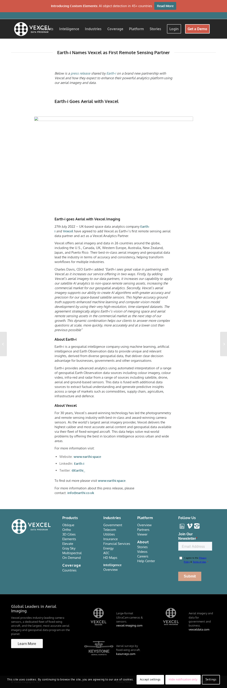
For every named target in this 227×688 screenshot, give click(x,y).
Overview (110, 569)
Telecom (109, 530)
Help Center (146, 561)
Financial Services (116, 544)
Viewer (142, 534)
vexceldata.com (199, 629)
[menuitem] (46, 29)
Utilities (109, 534)
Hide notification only (183, 679)
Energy (108, 548)
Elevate (67, 544)
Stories (142, 547)
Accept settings (150, 679)
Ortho (66, 530)
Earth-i (111, 73)
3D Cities (69, 534)
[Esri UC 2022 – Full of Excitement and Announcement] (3, 344)
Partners (143, 530)
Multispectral (72, 553)
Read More (165, 6)
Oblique (68, 525)
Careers (142, 556)
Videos (142, 552)
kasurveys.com (125, 654)
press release (80, 73)
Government (112, 525)
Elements (69, 539)
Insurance (110, 539)
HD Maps (110, 558)
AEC (106, 553)
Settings (211, 679)
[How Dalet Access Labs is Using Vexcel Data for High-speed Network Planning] (223, 344)
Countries (69, 570)
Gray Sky (68, 548)
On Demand (71, 558)
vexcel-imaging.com (129, 625)
